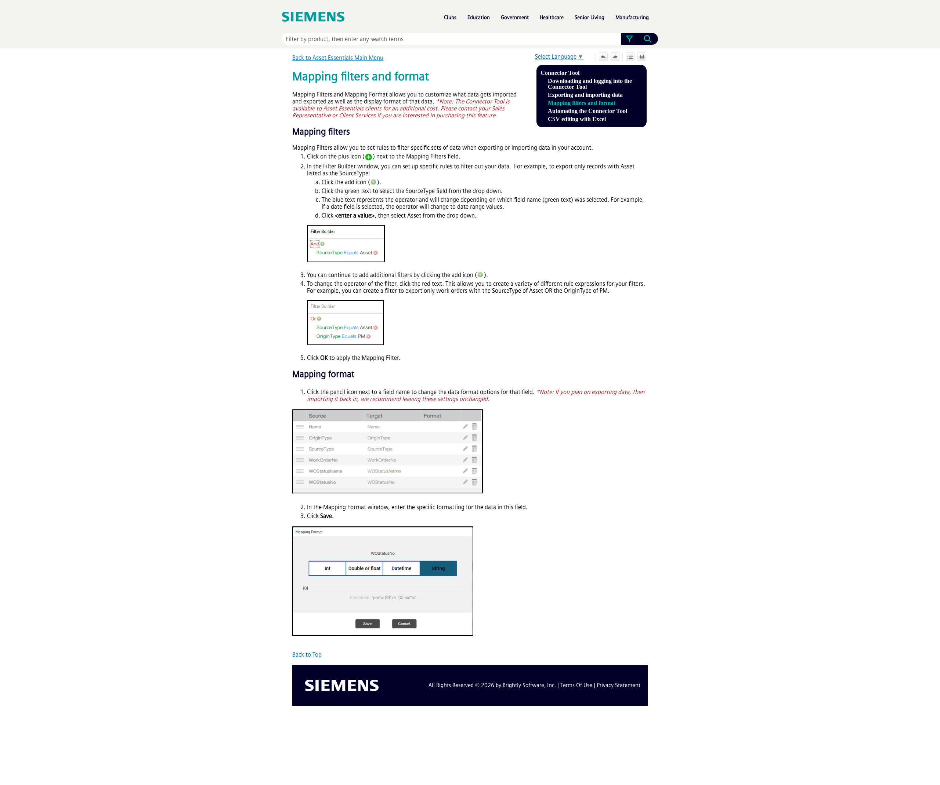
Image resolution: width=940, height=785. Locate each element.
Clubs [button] (450, 17)
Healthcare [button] (552, 17)
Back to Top (307, 654)
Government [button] (515, 17)
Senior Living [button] (589, 17)
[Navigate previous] (603, 56)
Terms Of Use (576, 685)
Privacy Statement (618, 685)
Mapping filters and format (581, 103)
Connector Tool (559, 73)
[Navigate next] (615, 56)
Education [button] (478, 17)
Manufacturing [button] (632, 17)
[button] (629, 39)
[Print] (641, 56)
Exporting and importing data (585, 95)
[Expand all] (630, 56)
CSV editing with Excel (577, 119)
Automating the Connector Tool (587, 111)
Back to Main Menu (337, 57)
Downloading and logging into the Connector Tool (590, 84)
